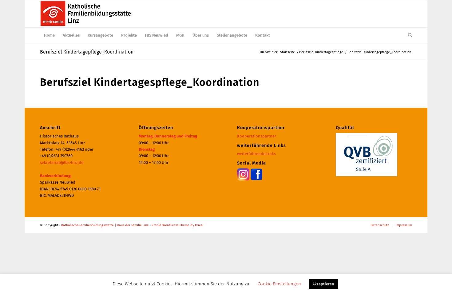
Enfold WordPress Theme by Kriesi (177, 225)
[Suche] (408, 35)
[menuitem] (49, 35)
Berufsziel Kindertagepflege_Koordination (86, 52)
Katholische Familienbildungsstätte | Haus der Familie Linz (105, 225)
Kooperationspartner (256, 136)
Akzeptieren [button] (323, 284)
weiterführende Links (256, 153)
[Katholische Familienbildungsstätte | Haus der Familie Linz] (86, 13)
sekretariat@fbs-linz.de (61, 162)
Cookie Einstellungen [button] (279, 284)
